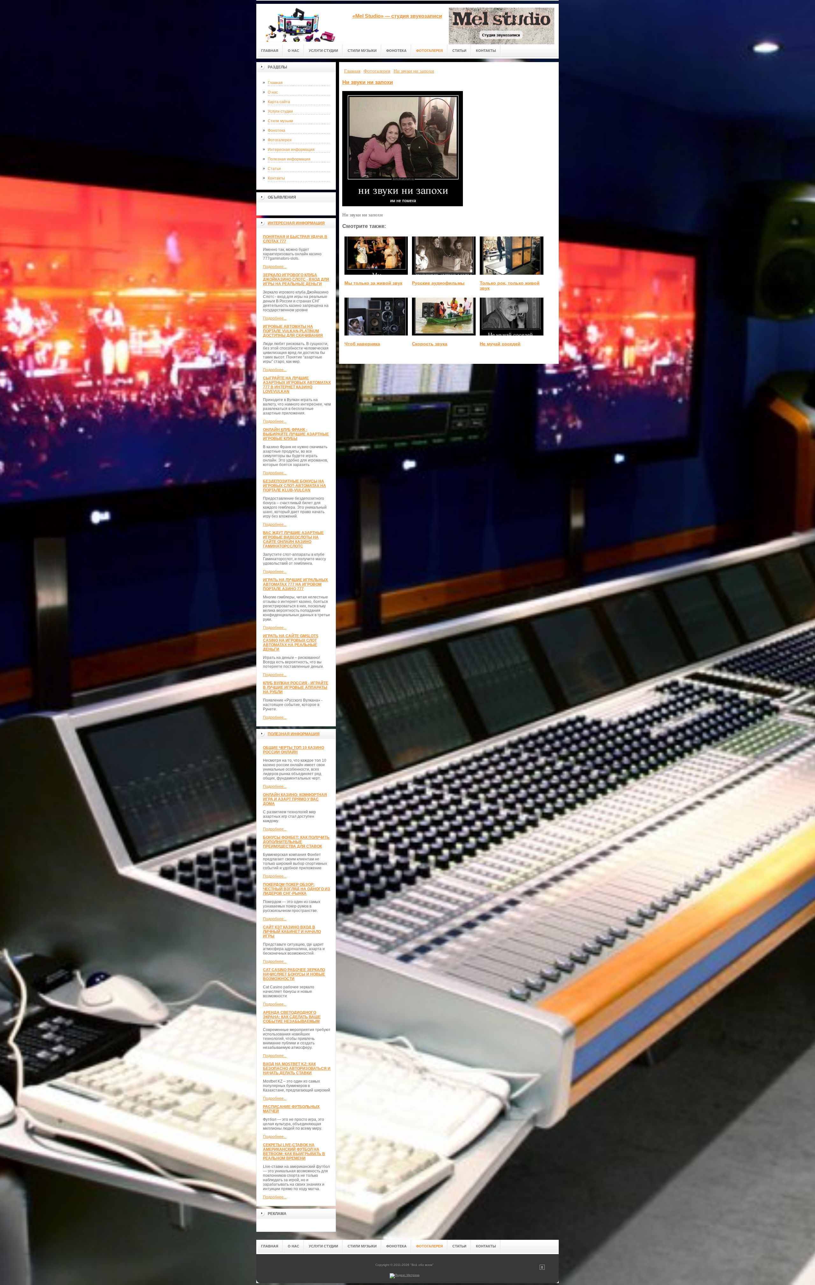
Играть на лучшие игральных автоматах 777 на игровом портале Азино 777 (295, 584)
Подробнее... (275, 267)
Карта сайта (279, 102)
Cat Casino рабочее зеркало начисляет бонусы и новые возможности (294, 974)
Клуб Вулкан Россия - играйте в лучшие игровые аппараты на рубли (295, 687)
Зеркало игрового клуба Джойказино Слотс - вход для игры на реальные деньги (296, 279)
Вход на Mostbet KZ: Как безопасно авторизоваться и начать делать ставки (296, 1068)
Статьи (274, 168)
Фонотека (276, 130)
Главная (275, 83)
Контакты (276, 178)
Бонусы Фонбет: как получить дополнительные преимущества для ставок (296, 842)
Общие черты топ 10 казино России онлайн (293, 749)
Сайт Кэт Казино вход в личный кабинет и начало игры (292, 931)
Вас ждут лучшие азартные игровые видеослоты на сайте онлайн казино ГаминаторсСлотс (293, 539)
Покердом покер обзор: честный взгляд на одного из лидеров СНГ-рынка (296, 889)
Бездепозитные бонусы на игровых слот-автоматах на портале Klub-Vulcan (294, 485)
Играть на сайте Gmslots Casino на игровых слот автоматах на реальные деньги (290, 643)
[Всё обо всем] (300, 23)
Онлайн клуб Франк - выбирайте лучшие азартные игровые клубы (296, 434)
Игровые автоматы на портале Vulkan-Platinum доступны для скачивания (293, 331)
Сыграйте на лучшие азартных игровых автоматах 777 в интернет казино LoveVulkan (297, 385)
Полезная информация (289, 159)
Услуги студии (280, 111)
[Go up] (542, 1268)
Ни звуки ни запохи (367, 82)
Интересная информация (291, 149)
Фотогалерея (280, 140)
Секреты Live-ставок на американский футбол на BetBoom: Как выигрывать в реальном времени (294, 1152)
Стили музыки (280, 121)
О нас (273, 92)
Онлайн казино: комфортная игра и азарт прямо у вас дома (295, 799)
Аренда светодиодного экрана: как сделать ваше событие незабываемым (292, 1017)
